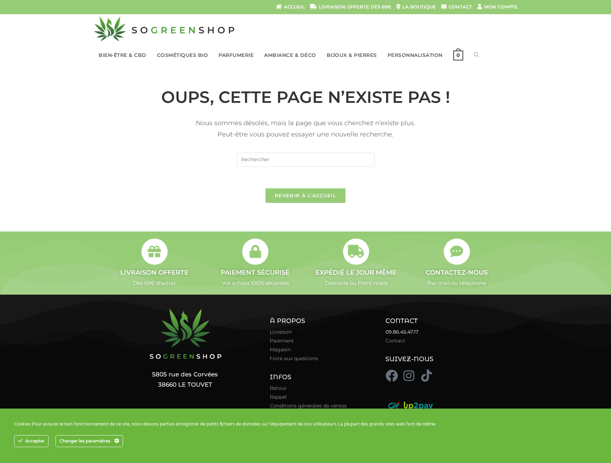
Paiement (282, 341)
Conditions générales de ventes (308, 406)
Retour (278, 388)
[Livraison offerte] (154, 252)
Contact (395, 341)
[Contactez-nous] (457, 252)
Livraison (281, 332)
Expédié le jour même (355, 272)
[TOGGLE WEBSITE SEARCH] (476, 55)
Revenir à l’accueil (305, 195)
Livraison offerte (154, 272)
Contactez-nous (457, 272)
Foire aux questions (294, 358)
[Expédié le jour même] (356, 252)
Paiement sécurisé (255, 272)
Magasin (280, 349)
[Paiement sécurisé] (255, 252)
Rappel (278, 397)
